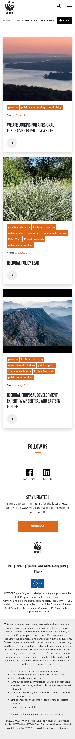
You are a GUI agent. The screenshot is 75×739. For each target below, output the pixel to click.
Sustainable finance (55, 233)
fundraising (55, 107)
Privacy (38, 571)
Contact (20, 565)
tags (17, 20)
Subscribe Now (37, 526)
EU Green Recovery (44, 227)
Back (66, 20)
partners (13, 107)
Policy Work (14, 239)
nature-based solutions (21, 365)
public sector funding (33, 107)
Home (6, 20)
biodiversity (34, 233)
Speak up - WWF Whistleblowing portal (46, 565)
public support (16, 233)
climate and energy (19, 227)
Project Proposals (34, 239)
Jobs (10, 565)
